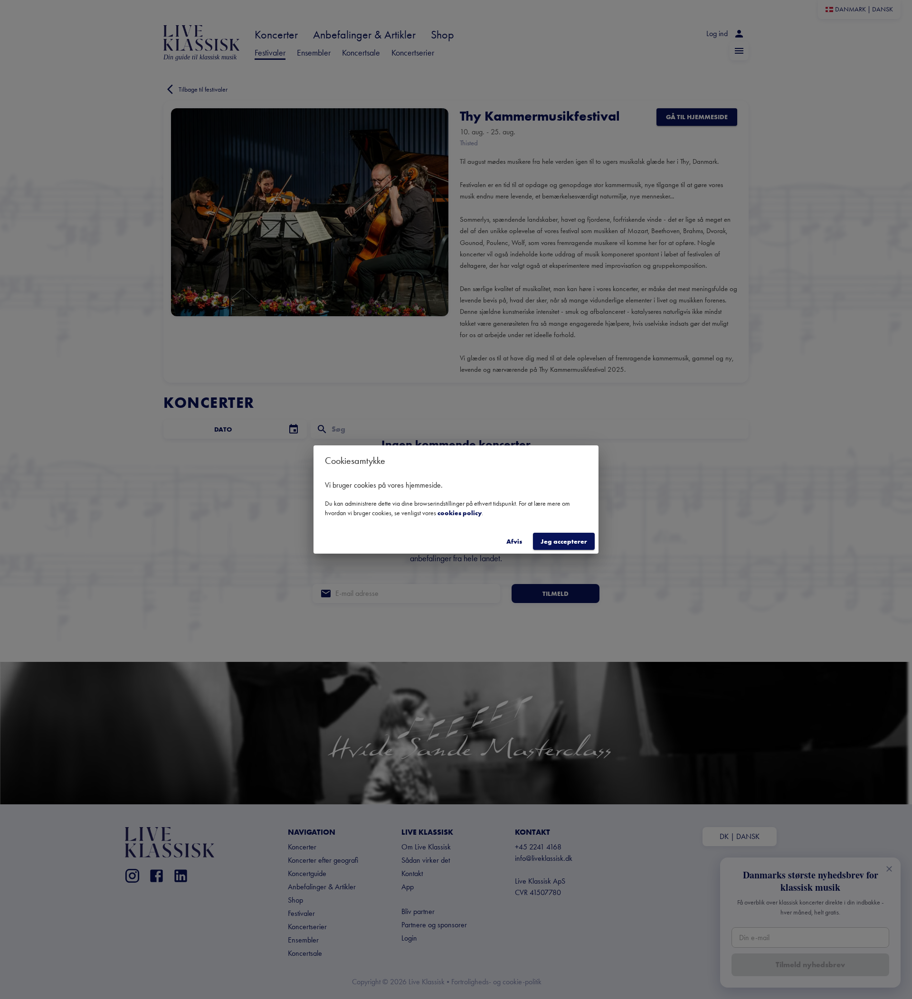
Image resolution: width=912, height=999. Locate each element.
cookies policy (459, 513)
